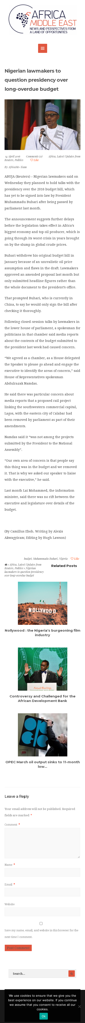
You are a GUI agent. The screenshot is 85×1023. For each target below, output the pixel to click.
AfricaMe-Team (17, 167)
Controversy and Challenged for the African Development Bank (42, 698)
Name (10, 864)
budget (28, 558)
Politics (19, 160)
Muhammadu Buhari (45, 558)
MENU (42, 48)
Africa (52, 156)
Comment (12, 824)
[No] (79, 1006)
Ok (44, 1016)
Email (10, 884)
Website (10, 904)
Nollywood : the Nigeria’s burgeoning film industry (42, 632)
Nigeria (63, 558)
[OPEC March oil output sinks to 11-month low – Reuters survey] (42, 734)
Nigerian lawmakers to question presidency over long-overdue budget (36, 80)
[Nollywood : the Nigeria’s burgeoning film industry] (42, 603)
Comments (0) (34, 156)
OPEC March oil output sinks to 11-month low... (42, 764)
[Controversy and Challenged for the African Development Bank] (42, 669)
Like (36, 160)
